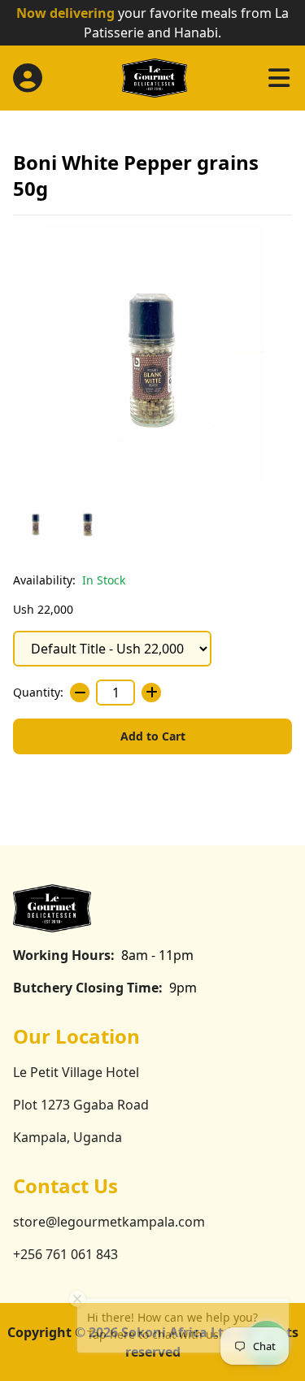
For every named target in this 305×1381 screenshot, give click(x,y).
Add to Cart (152, 736)
